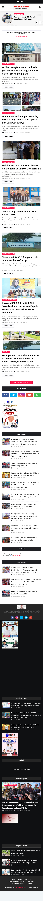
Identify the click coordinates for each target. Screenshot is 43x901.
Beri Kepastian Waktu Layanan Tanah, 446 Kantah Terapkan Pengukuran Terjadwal (25, 18)
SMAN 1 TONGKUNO (8, 64)
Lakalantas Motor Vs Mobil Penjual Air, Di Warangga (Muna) (25, 852)
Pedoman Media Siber (18, 883)
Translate (17, 556)
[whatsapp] (37, 395)
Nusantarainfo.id (21, 887)
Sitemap (29, 883)
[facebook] (18, 2)
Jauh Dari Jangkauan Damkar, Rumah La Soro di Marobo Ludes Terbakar (25, 539)
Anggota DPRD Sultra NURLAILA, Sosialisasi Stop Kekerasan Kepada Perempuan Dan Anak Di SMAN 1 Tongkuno (20, 308)
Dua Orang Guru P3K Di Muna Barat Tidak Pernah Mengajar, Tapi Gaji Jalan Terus (25, 871)
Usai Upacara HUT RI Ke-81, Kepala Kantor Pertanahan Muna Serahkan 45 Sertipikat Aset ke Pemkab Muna (26, 453)
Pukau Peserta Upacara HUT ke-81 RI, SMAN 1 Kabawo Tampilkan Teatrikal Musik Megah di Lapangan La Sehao (24, 442)
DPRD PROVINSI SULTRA (9, 299)
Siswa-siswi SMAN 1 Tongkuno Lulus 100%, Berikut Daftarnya (20, 259)
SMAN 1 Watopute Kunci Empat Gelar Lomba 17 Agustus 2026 (24, 464)
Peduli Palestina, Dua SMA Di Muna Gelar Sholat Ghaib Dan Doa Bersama (21, 167)
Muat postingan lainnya (21, 382)
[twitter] (22, 2)
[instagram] (25, 2)
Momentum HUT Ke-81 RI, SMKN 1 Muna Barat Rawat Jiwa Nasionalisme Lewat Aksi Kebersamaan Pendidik (26, 485)
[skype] (21, 617)
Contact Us (28, 879)
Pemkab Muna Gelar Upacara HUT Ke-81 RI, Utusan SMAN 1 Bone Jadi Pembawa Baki (25, 528)
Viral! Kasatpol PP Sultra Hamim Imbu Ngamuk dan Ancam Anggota (24, 505)
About (20, 879)
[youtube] (29, 395)
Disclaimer (31, 881)
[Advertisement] (21, 672)
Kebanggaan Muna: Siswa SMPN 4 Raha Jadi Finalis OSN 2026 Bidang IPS (25, 474)
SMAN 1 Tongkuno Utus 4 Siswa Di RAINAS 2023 (19, 213)
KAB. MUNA (6, 352)
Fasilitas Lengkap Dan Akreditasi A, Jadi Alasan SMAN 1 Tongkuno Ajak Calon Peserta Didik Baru (20, 70)
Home (13, 879)
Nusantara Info (8, 83)
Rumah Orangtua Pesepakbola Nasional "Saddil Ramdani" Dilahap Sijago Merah (25, 496)
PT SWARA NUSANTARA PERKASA (17, 881)
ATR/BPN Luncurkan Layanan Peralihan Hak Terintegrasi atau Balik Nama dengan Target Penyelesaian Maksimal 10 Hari (20, 805)
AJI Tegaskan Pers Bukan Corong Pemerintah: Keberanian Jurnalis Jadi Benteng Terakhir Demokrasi (24, 516)
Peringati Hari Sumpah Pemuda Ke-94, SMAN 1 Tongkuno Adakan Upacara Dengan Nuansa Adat (20, 358)
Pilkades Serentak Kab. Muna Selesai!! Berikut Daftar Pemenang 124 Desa (24, 861)
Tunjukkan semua (21, 36)
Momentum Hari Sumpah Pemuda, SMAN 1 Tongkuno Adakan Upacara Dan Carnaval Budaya (20, 119)
